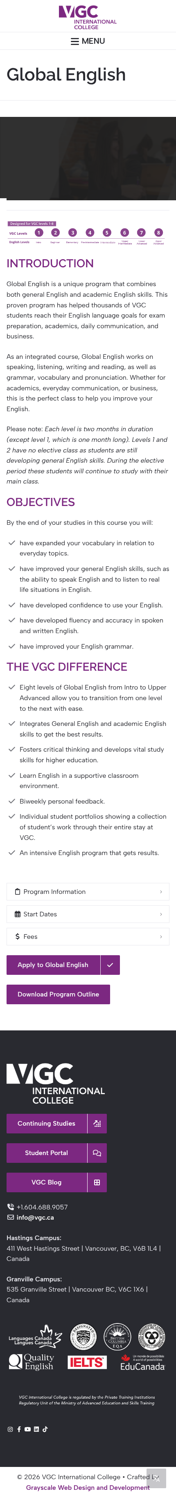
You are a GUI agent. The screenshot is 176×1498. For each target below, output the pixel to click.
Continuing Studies (46, 1123)
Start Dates (39, 914)
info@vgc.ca (35, 1217)
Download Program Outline (58, 994)
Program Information (54, 892)
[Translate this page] (156, 1478)
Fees (30, 936)
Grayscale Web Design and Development (88, 1487)
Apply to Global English (53, 965)
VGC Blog (47, 1182)
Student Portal (46, 1153)
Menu (93, 41)
